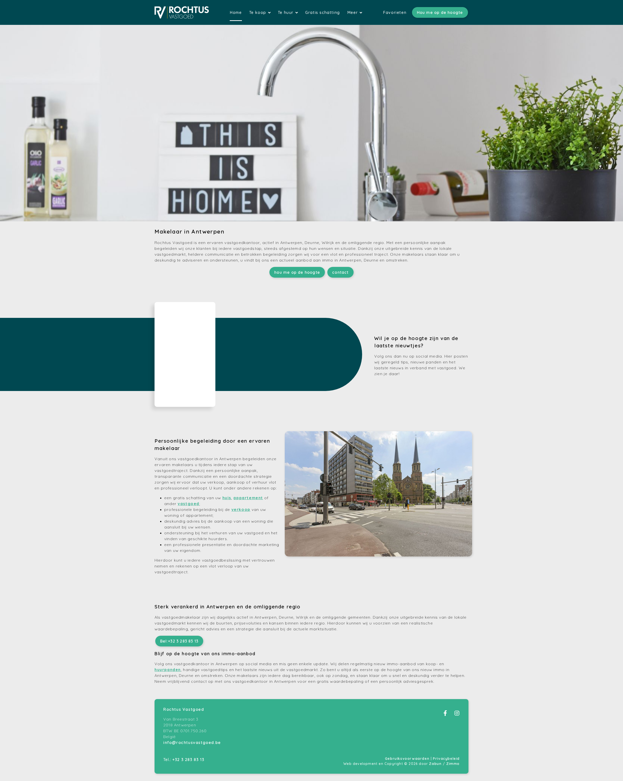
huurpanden (168, 669)
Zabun (435, 763)
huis (226, 497)
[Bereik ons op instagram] (457, 714)
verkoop (240, 509)
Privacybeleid (446, 758)
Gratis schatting (322, 12)
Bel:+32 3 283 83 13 (179, 641)
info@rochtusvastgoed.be (192, 742)
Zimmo (453, 763)
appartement (248, 497)
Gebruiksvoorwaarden (408, 758)
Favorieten (394, 12)
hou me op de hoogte (297, 272)
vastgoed (188, 503)
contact (340, 272)
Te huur (286, 12)
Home (236, 12)
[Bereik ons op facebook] (445, 714)
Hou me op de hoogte (440, 12)
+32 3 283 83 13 (188, 759)
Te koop (258, 12)
